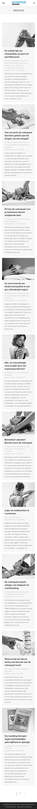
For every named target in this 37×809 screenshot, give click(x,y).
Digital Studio (30, 804)
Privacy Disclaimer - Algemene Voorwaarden (18, 807)
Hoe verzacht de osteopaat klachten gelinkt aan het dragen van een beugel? (18, 135)
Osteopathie (8, 375)
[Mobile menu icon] (3, 3)
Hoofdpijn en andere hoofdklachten (15, 142)
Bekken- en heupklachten (12, 60)
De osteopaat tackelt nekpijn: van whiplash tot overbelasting (17, 585)
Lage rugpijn (15, 65)
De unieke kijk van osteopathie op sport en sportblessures (17, 54)
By (10, 70)
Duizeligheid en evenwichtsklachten (15, 592)
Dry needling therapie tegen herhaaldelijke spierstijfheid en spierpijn (17, 739)
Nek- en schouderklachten (20, 372)
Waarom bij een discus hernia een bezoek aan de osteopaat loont (18, 662)
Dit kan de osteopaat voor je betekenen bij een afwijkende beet (18, 212)
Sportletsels (19, 68)
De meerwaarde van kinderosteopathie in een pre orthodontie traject (17, 286)
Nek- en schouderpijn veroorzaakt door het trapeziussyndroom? (15, 365)
